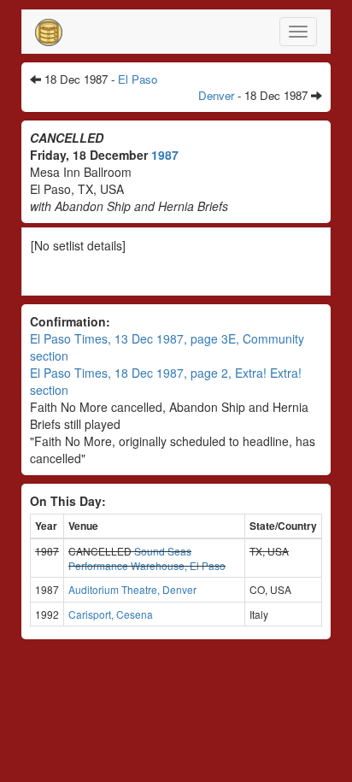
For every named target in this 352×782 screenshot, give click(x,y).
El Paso (137, 79)
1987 (165, 154)
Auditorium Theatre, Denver (132, 589)
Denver (216, 95)
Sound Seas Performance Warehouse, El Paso (147, 558)
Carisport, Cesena (110, 614)
